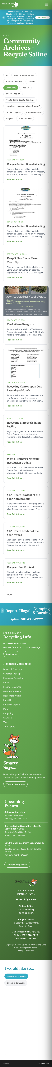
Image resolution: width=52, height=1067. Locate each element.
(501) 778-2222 (30, 935)
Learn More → (42, 17)
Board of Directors (14, 81)
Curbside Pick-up (12, 673)
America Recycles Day (24, 75)
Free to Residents (12, 687)
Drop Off (25, 88)
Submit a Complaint (16, 983)
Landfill (7, 700)
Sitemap (6, 1063)
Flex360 (45, 1063)
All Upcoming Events (17, 864)
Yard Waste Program (20, 324)
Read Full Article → (16, 179)
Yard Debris (9, 726)
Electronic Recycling (13, 678)
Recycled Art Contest (20, 567)
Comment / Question (16, 976)
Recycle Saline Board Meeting (26, 164)
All (7, 75)
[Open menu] (47, 5)
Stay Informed (25, 118)
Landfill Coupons (13, 112)
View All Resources (15, 784)
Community (11, 88)
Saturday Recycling (14, 812)
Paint (5, 709)
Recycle (9, 118)
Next (9, 594)
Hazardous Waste (12, 691)
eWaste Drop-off (13, 94)
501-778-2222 (32, 619)
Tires (5, 722)
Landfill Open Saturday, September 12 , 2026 (24, 844)
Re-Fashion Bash (33, 112)
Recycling (8, 713)
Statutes (7, 717)
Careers (31, 81)
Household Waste (12, 695)
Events (6, 682)
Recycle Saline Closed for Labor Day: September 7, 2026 (23, 827)
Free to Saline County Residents (20, 100)
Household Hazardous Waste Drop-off (23, 106)
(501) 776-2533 (32, 931)
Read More (11, 654)
